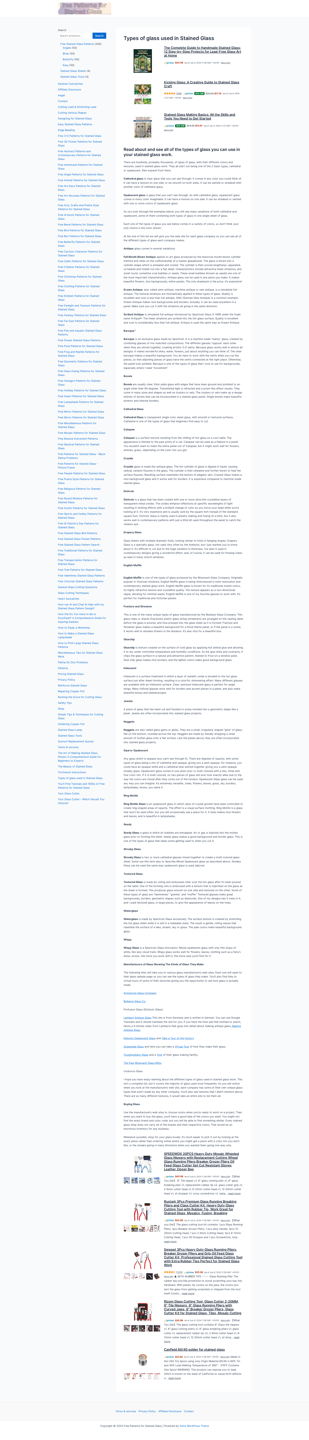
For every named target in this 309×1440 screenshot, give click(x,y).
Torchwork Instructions (72, 772)
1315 (179, 1272)
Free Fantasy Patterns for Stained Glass (82, 315)
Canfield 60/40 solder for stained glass (194, 1349)
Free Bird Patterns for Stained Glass (80, 230)
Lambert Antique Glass (137, 1017)
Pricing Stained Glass (71, 673)
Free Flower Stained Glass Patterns (79, 340)
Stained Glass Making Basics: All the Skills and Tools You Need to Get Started (199, 116)
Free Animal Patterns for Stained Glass (81, 180)
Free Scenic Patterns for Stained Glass (81, 508)
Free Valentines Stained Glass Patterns (81, 575)
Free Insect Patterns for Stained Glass (81, 396)
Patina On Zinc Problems (73, 662)
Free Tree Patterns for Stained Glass (80, 569)
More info (225, 63)
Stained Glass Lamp (70, 729)
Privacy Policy (66, 679)
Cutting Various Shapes (72, 112)
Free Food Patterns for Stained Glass (80, 346)
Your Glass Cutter (69, 793)
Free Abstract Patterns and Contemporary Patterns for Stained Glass (79, 155)
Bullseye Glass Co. (135, 1001)
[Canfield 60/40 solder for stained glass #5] (157, 1376)
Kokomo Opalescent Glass (139, 1038)
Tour (159, 1054)
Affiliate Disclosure (69, 89)
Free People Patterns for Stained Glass (81, 473)
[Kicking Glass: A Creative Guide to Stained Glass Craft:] (143, 94)
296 (179, 93)
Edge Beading (66, 130)
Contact (63, 101)
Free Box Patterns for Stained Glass (79, 236)
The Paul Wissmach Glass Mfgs (142, 1063)
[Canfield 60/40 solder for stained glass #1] (127, 1376)
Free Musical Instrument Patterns (78, 438)
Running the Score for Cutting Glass (80, 697)
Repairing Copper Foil (71, 691)
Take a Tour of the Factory (178, 1038)
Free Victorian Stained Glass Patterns (80, 581)
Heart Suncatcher (68, 598)
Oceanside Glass (134, 1046)
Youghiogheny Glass (136, 1054)
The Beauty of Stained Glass (75, 766)
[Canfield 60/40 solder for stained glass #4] (149, 1376)
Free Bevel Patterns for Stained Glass (80, 224)
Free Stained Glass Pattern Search (78, 544)
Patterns (63, 668)
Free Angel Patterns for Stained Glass (81, 174)
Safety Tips (65, 702)
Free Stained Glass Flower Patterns (79, 538)
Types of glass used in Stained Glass (80, 778)
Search (62, 30)
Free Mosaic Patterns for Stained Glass (81, 432)
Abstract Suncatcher (70, 83)
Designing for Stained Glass (75, 118)
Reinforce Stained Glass (72, 685)
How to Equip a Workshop (74, 627)
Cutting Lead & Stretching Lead (77, 106)
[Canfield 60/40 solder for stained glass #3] (142, 1376)
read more (234, 1193)
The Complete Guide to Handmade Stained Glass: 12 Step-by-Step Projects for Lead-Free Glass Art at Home (202, 51)
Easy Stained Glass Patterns (75, 124)
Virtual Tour (182, 1046)
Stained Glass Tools (70, 735)
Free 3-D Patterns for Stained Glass (79, 135)
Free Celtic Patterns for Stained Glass (81, 261)
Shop (61, 708)
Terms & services (68, 747)
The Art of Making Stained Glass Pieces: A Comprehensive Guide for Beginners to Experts (79, 756)
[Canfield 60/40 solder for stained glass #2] (134, 1376)
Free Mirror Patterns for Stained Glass (81, 411)
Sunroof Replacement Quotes (76, 741)
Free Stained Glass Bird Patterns (77, 533)
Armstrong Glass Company (140, 993)
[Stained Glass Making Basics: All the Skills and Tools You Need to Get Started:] (143, 127)
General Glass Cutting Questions (77, 587)
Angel (61, 95)
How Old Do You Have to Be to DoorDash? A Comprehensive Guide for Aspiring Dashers (82, 617)
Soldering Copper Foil (71, 724)
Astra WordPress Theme (194, 1425)
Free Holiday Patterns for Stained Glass (82, 390)
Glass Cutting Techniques (73, 592)
